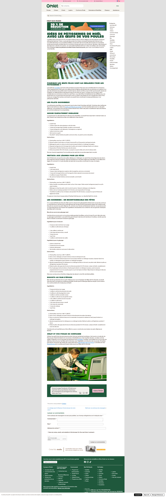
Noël (111, 49)
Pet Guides (100, 467)
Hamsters (112, 42)
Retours (60, 478)
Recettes (112, 64)
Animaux (112, 27)
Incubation (101, 484)
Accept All (138, 494)
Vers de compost (116, 477)
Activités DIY (113, 25)
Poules (111, 60)
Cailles (100, 471)
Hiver (111, 44)
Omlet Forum (75, 473)
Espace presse (48, 475)
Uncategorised (114, 68)
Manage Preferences (157, 494)
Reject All (146, 494)
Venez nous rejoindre (64, 488)
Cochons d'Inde (114, 32)
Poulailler (112, 58)
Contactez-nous (62, 471)
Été (111, 38)
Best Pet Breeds (88, 467)
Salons (111, 66)
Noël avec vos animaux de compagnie (95, 408)
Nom (49, 424)
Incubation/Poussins (115, 45)
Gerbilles (112, 40)
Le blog (74, 475)
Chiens (64, 403)
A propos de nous (49, 469)
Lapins (111, 47)
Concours (112, 34)
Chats (111, 29)
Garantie (60, 480)
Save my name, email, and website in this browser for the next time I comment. (72, 432)
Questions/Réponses (63, 475)
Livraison (60, 476)
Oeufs (111, 51)
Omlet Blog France (54, 21)
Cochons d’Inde (103, 479)
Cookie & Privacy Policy (89, 489)
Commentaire (51, 418)
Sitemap (86, 492)
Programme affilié (77, 479)
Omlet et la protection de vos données (49, 479)
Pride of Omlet (114, 62)
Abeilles (87, 469)
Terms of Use (87, 488)
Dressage (112, 36)
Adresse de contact (53, 428)
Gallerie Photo (75, 477)
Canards (87, 471)
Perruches (112, 57)
